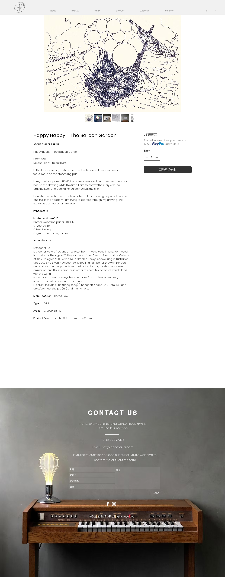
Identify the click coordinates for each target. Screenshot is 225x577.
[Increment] (157, 157)
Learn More (172, 144)
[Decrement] (146, 157)
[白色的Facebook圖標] (107, 504)
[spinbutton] (152, 157)
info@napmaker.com (117, 447)
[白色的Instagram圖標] (114, 504)
